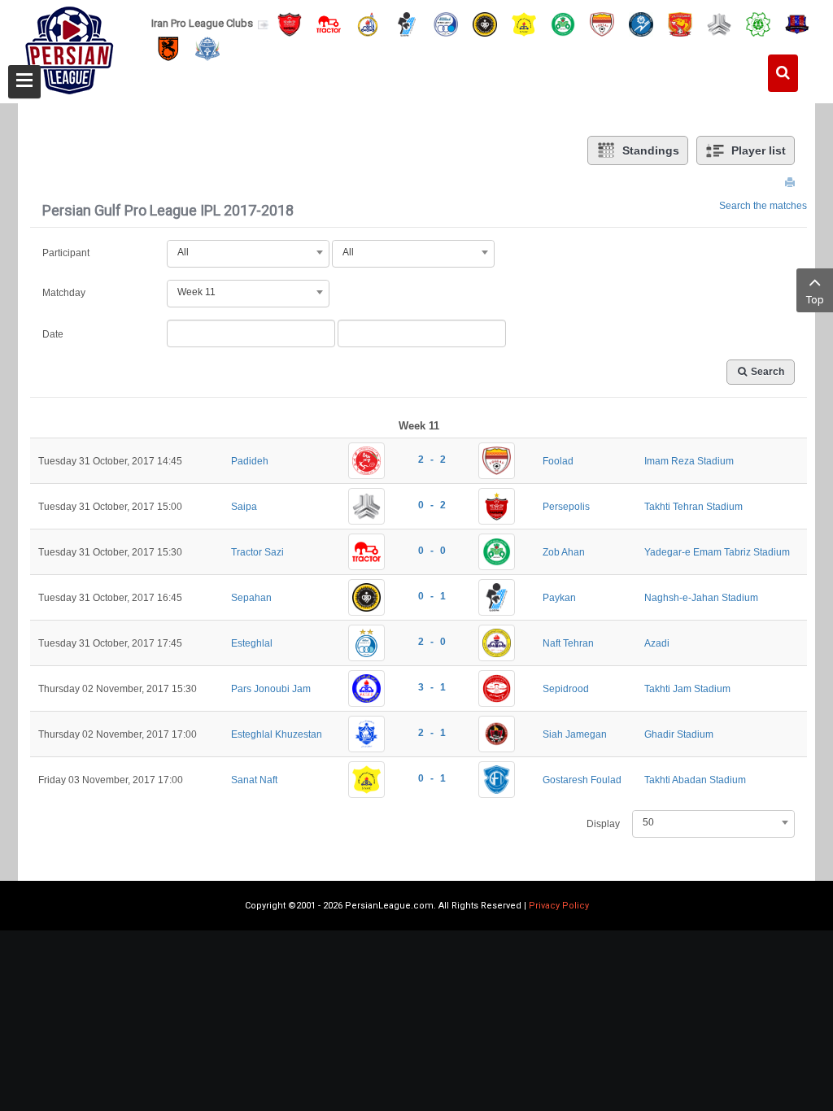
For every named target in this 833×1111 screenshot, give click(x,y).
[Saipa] (719, 23)
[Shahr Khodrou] (680, 23)
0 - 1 (432, 596)
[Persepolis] (289, 23)
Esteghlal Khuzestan (276, 734)
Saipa (244, 506)
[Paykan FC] (407, 23)
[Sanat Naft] (524, 23)
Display (603, 824)
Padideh (249, 461)
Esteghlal (252, 643)
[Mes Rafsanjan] (168, 48)
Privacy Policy (559, 905)
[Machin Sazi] (758, 23)
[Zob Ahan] (563, 23)
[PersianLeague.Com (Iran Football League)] (69, 46)
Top (815, 300)
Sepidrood (566, 689)
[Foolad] (602, 23)
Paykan (559, 597)
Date (52, 334)
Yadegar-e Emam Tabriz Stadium (717, 552)
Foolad (558, 461)
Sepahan (251, 597)
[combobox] (248, 252)
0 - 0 (432, 550)
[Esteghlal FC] (446, 23)
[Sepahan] (485, 23)
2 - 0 (432, 641)
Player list (758, 150)
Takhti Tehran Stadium (693, 506)
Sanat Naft (254, 780)
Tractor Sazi (257, 552)
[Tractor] (328, 23)
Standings (650, 150)
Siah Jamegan (575, 734)
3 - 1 (432, 687)
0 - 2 (432, 505)
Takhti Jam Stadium (687, 689)
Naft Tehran (568, 643)
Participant (65, 253)
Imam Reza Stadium (689, 461)
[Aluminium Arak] (207, 48)
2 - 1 (432, 732)
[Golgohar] (641, 23)
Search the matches (763, 205)
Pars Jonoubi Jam (271, 689)
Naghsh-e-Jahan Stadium (701, 597)
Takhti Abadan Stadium (695, 780)
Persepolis (566, 506)
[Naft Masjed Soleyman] (367, 23)
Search (767, 371)
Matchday (63, 292)
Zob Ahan (564, 552)
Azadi (656, 643)
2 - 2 (432, 459)
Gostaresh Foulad (582, 780)
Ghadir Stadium (678, 734)
